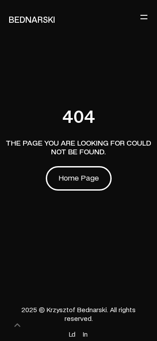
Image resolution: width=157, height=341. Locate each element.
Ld (72, 335)
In (85, 335)
